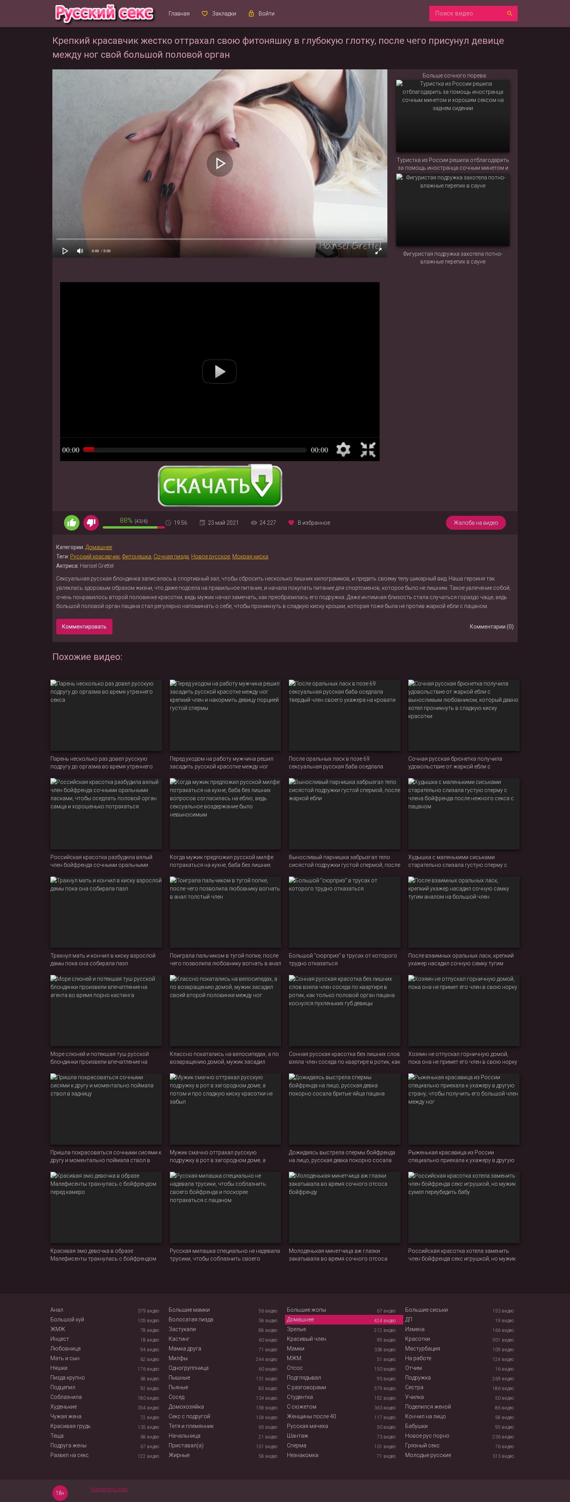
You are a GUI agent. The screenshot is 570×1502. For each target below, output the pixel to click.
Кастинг (179, 1339)
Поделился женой (428, 1407)
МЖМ (294, 1358)
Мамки (295, 1348)
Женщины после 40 (311, 1416)
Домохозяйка (186, 1407)
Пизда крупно (67, 1378)
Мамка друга (185, 1348)
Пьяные (178, 1387)
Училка (414, 1397)
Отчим (413, 1368)
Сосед (176, 1397)
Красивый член (306, 1339)
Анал (56, 1310)
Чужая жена (65, 1416)
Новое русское (210, 556)
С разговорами (306, 1387)
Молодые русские (428, 1455)
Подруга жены (68, 1445)
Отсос (295, 1368)
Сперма (296, 1445)
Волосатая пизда (191, 1319)
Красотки (417, 1339)
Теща (57, 1436)
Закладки (224, 13)
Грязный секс (422, 1445)
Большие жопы (306, 1310)
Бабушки (416, 1426)
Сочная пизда (171, 556)
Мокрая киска (250, 556)
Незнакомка (302, 1455)
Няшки (58, 1368)
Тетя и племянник (191, 1426)
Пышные (179, 1378)
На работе (418, 1358)
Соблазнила (66, 1397)
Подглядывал (304, 1378)
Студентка (300, 1397)
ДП (408, 1319)
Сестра (414, 1387)
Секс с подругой (189, 1416)
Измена (415, 1329)
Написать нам (109, 1489)
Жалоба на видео (476, 523)
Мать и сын (64, 1358)
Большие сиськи (426, 1310)
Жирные (179, 1455)
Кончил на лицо (425, 1416)
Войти (267, 13)
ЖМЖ (57, 1329)
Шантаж (297, 1436)
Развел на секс (69, 1455)
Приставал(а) (186, 1445)
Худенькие (63, 1407)
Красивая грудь (70, 1426)
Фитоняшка (136, 556)
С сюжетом (301, 1407)
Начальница (184, 1436)
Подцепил (62, 1387)
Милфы (178, 1358)
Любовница (65, 1348)
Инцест (59, 1339)
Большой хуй (67, 1319)
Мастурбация (422, 1348)
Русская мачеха (307, 1426)
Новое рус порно (427, 1436)
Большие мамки (189, 1310)
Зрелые (296, 1329)
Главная (179, 13)
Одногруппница (189, 1368)
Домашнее (98, 547)
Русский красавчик (95, 556)
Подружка (418, 1378)
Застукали (182, 1329)
